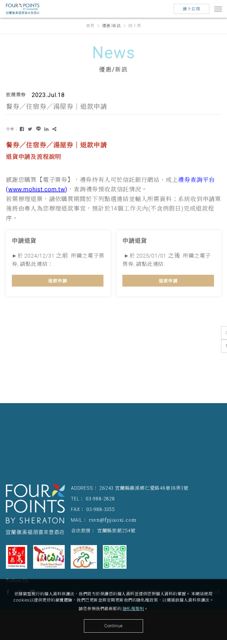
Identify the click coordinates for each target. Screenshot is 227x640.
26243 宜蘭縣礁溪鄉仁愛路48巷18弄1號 (143, 487)
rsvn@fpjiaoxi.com (113, 519)
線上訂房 (191, 9)
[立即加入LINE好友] (115, 557)
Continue (113, 625)
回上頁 (134, 26)
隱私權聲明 (133, 608)
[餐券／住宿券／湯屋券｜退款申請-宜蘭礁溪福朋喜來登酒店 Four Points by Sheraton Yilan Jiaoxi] (22, 129)
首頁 (90, 26)
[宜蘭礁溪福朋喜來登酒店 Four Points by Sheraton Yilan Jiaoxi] (35, 509)
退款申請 (57, 281)
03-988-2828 (100, 498)
